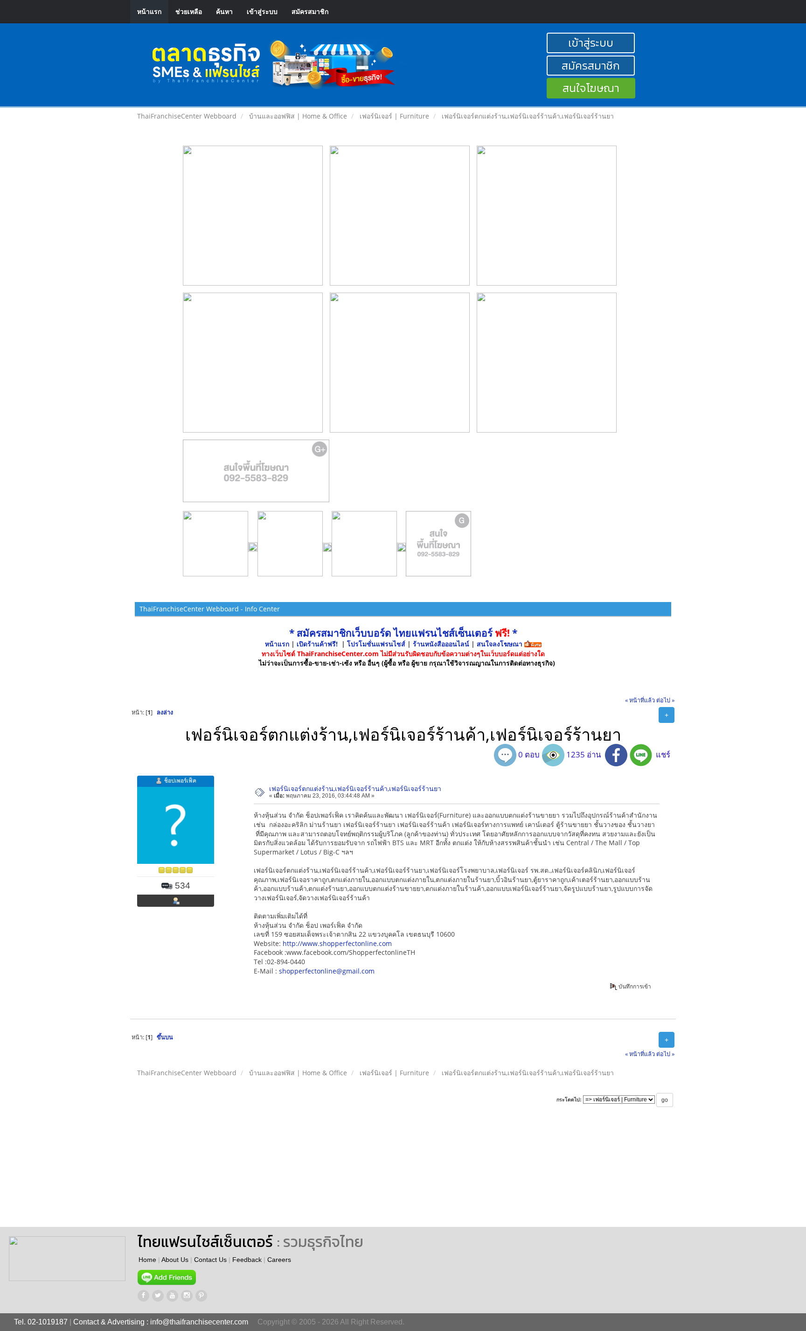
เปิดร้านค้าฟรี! (317, 643)
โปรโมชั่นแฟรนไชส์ (377, 643)
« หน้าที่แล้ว (640, 700)
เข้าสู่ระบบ (262, 11)
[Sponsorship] (256, 474)
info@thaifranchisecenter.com (199, 1322)
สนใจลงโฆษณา (499, 643)
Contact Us (210, 1259)
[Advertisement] (423, 1176)
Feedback (247, 1259)
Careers (279, 1259)
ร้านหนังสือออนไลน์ (441, 643)
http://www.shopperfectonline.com (337, 943)
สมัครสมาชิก (310, 11)
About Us (174, 1259)
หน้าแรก (149, 11)
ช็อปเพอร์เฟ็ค (180, 781)
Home (147, 1259)
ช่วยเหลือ (188, 11)
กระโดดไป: (569, 1099)
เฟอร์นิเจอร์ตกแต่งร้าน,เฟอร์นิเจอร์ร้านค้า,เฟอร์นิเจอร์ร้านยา (355, 788)
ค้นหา (224, 11)
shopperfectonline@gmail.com (327, 971)
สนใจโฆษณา (591, 88)
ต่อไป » (665, 700)
